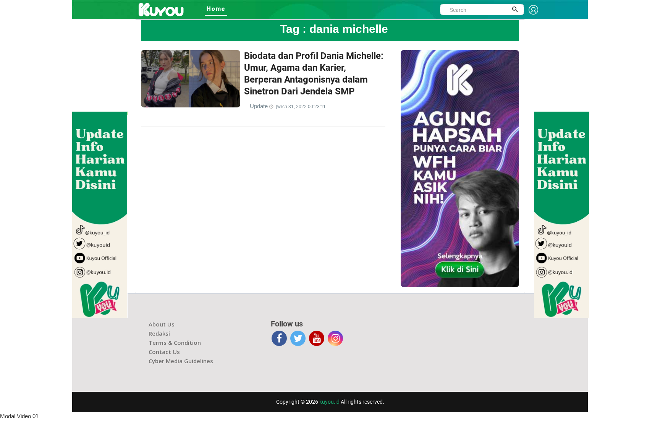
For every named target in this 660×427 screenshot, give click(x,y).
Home (216, 8)
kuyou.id (329, 402)
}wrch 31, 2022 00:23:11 (301, 106)
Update (259, 106)
